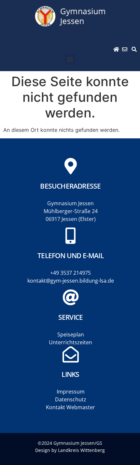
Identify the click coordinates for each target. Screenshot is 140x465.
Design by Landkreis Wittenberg (70, 450)
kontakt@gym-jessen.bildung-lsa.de (70, 280)
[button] (70, 59)
